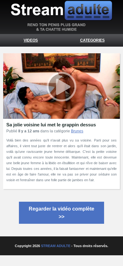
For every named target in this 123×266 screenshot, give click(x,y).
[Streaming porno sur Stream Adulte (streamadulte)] (61, 29)
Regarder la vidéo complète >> (61, 212)
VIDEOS (31, 40)
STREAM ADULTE (55, 246)
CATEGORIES (92, 40)
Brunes (77, 131)
